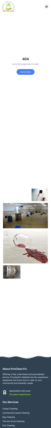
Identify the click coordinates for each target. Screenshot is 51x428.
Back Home (25, 72)
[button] (46, 6)
